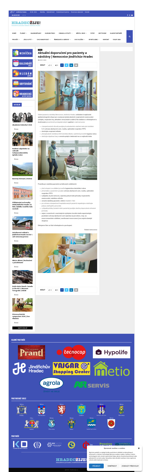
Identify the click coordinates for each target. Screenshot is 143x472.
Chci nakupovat (43, 39)
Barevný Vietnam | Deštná (22, 178)
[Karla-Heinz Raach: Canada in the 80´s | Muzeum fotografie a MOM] (22, 277)
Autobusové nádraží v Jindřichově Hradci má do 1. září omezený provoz (22, 234)
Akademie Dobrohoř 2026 (22, 125)
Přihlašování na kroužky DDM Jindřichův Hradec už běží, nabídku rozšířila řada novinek (22, 205)
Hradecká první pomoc (62, 12)
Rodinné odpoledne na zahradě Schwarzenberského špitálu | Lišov (20, 151)
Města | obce (80, 33)
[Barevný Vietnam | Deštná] (22, 169)
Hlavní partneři (116, 33)
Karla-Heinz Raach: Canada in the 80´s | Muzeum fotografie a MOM (22, 288)
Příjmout (96, 466)
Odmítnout (112, 466)
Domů (14, 33)
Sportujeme (93, 39)
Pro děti (15, 39)
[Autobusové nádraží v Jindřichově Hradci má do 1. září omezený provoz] (22, 223)
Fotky (92, 33)
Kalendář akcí (51, 12)
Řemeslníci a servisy (61, 39)
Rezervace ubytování (77, 12)
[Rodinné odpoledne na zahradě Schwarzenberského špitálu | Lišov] (22, 139)
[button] (139, 448)
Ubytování (102, 33)
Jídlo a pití (27, 39)
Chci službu (78, 39)
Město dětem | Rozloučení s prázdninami (22, 261)
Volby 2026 (116, 39)
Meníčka (42, 12)
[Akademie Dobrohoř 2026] (22, 115)
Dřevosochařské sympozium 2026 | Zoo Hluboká (21, 316)
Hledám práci (50, 33)
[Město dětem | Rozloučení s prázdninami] (22, 251)
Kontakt (87, 12)
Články (22, 33)
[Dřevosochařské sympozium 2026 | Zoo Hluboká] (22, 305)
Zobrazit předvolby (130, 466)
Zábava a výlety (65, 33)
